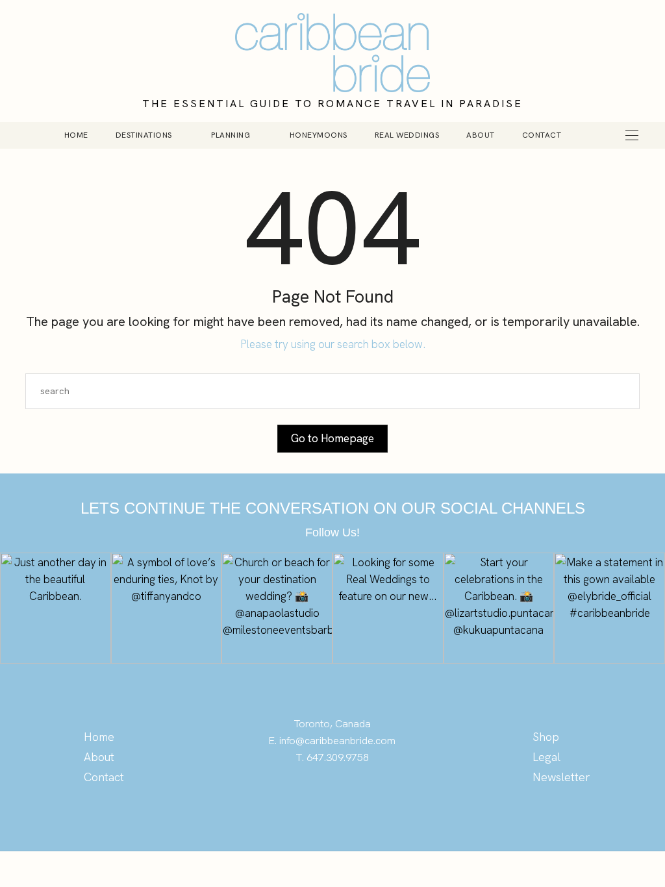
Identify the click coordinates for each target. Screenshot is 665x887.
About (480, 135)
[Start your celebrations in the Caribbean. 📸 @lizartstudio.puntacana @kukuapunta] (499, 608)
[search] (595, 135)
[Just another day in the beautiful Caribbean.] (55, 608)
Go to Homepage (332, 438)
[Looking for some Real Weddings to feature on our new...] (388, 608)
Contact (542, 135)
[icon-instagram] (332, 795)
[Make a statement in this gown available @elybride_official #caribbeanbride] (609, 608)
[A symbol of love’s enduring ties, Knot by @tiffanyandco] (166, 608)
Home (76, 135)
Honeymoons (318, 135)
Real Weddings (407, 135)
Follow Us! (332, 532)
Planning (230, 135)
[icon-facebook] (358, 795)
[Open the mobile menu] (632, 135)
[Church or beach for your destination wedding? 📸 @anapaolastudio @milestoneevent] (276, 608)
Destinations (144, 135)
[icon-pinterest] (306, 795)
